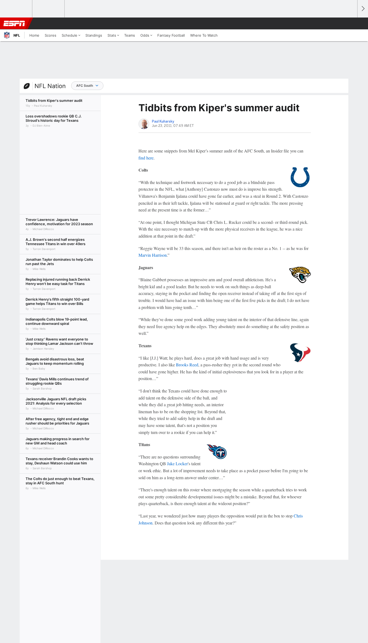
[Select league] (16, 9)
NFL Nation (50, 85)
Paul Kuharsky (163, 121)
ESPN (14, 23)
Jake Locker (177, 463)
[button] (351, 23)
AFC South (84, 86)
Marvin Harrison (152, 255)
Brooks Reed (187, 364)
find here (146, 158)
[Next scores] (362, 9)
